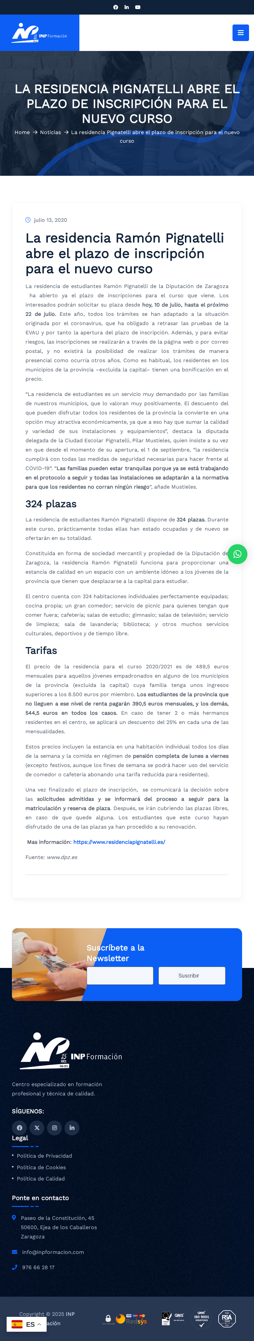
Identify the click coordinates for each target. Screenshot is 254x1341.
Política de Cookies (41, 1168)
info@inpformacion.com (53, 1252)
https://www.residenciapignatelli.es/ (119, 842)
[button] (237, 554)
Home (22, 132)
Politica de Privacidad (44, 1156)
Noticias (50, 132)
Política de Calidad (41, 1179)
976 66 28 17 (38, 1267)
